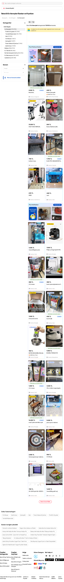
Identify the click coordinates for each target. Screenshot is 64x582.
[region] (45, 55)
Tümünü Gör (57, 47)
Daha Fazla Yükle (45, 501)
